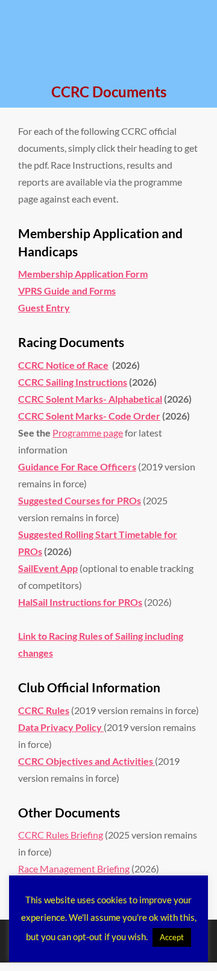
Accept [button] (172, 937)
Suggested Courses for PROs (79, 500)
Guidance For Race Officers (77, 466)
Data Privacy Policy (61, 727)
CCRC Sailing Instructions (72, 382)
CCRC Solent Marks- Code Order (89, 415)
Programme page (87, 432)
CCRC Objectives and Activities (86, 761)
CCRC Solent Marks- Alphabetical (90, 398)
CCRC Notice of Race (63, 365)
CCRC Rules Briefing (60, 834)
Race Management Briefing (74, 868)
